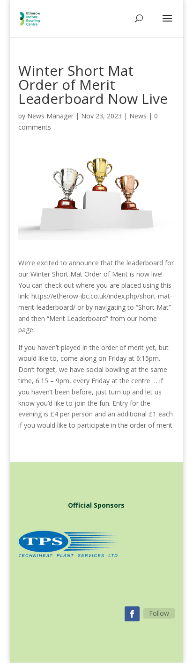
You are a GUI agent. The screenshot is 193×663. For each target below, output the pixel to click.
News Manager (50, 115)
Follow (159, 613)
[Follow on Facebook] (132, 613)
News (138, 115)
